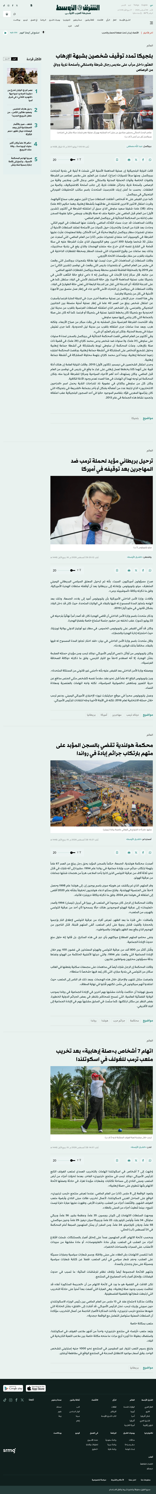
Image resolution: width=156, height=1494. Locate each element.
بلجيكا (135, 418)
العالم (114, 20)
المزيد (70, 26)
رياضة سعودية (110, 1440)
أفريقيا (132, 1421)
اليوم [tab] (14, 59)
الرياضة (43, 20)
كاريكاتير (113, 1412)
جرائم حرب (119, 1021)
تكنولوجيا (66, 20)
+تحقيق (95, 1449)
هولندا (104, 1021)
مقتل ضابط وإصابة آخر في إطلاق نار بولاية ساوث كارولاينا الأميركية (108, 31)
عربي (151, 5)
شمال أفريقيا (145, 1416)
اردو (129, 5)
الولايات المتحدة (129, 1407)
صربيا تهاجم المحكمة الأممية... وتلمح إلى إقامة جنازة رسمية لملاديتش (20, 162)
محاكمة (134, 1021)
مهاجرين (116, 715)
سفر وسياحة (130, 1445)
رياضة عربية (111, 1445)
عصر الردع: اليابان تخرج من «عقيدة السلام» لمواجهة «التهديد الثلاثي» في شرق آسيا (20, 95)
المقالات (113, 1407)
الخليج (148, 1412)
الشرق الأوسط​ (124, 20)
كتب (78, 1407)
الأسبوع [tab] (7, 59)
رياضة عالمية (112, 1449)
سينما (78, 1416)
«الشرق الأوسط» (134, 557)
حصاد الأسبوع (93, 1440)
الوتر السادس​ (74, 1412)
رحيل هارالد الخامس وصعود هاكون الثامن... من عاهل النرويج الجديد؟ (19, 112)
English (145, 5)
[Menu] (151, 23)
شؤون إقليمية (148, 1425)
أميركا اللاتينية (129, 1425)
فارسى (123, 5)
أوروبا (133, 1412)
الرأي (108, 20)
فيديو (25, 20)
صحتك (59, 1407)
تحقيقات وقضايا (92, 1445)
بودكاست (16, 20)
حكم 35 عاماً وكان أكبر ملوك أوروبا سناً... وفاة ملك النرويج (20, 146)
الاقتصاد (100, 20)
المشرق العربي (145, 1421)
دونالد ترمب (132, 715)
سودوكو (150, 1469)
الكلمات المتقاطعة (146, 1464)
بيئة (60, 1416)
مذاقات (132, 1440)
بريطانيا (91, 715)
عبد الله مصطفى (134, 146)
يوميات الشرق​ (54, 20)
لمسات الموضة (130, 1449)
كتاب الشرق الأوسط (108, 1416)
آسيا (133, 1416)
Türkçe (136, 5)
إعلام (78, 1421)
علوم (60, 1412)
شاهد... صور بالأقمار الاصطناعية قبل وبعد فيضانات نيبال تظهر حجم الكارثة (20, 129)
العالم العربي (149, 1407)
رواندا (93, 1021)
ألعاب (77, 26)
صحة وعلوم (77, 20)
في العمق (34, 20)
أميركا (104, 715)
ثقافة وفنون (89, 20)
